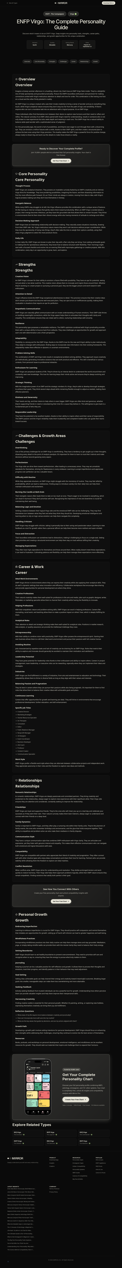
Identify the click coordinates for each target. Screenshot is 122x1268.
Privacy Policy (53, 1192)
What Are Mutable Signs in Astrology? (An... (20, 1224)
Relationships (84, 61)
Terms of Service (54, 1189)
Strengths (52, 61)
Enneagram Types (78, 1163)
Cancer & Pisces (100, 1173)
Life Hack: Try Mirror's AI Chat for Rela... (19, 1230)
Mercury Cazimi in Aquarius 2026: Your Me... (20, 1221)
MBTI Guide (76, 1173)
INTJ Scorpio (99, 1160)
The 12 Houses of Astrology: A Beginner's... (20, 1227)
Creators (52, 1166)
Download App (53, 1160)
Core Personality (39, 61)
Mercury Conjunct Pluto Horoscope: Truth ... (20, 1217)
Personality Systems (79, 1169)
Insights (51, 1163)
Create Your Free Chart (74, 1099)
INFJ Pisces (99, 1166)
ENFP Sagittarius (101, 1163)
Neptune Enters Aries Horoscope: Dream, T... (21, 1211)
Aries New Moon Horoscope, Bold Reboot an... (21, 1189)
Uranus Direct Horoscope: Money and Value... (21, 1201)
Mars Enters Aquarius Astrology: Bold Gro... (20, 1214)
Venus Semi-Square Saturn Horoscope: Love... (21, 1208)
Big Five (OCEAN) (78, 1179)
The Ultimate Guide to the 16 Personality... (20, 1233)
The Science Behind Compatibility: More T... (20, 1250)
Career (74, 61)
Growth (95, 61)
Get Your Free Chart (60, 161)
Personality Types (78, 1160)
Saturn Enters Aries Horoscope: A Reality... (20, 1198)
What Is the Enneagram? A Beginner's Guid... (20, 1237)
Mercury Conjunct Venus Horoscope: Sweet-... (21, 1205)
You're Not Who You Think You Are (17, 1243)
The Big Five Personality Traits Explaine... (19, 1240)
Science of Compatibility (80, 1176)
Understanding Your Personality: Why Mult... (20, 1246)
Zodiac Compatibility (79, 1166)
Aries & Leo (99, 1169)
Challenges (63, 61)
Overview (27, 61)
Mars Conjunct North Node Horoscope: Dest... (21, 1195)
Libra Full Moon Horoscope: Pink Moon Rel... (21, 1192)
